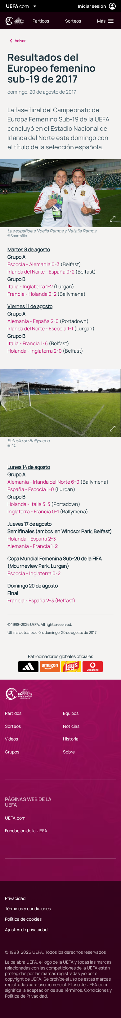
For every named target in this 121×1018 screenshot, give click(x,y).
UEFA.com (15, 818)
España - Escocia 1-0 (30, 489)
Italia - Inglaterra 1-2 (30, 286)
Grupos (12, 752)
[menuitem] (44, 20)
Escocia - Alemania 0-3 (33, 264)
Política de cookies (23, 919)
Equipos (70, 713)
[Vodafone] (93, 666)
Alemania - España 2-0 (33, 321)
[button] (104, 20)
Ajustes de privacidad (26, 929)
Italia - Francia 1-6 (27, 343)
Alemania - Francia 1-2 (32, 546)
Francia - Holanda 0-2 (31, 294)
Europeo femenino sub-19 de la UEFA (14, 21)
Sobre (69, 752)
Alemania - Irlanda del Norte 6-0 (43, 481)
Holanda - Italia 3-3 (28, 504)
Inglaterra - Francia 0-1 (33, 511)
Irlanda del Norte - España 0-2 (40, 271)
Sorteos (13, 726)
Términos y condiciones (28, 908)
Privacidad (15, 898)
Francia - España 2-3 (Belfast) (41, 600)
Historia (70, 739)
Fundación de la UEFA (26, 830)
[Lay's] (71, 666)
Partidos (13, 713)
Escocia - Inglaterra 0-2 (33, 573)
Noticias (71, 726)
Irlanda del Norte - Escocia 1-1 (40, 328)
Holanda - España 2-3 (31, 538)
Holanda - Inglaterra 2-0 (34, 350)
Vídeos (11, 739)
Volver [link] (20, 40)
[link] (41, 20)
